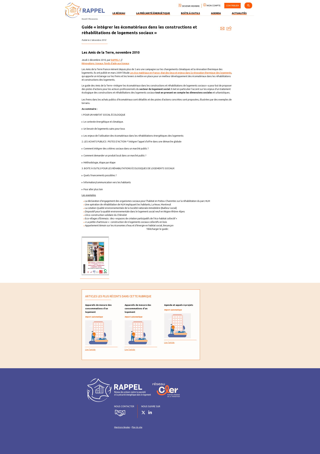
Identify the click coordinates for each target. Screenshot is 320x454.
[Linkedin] (151, 413)
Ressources (93, 19)
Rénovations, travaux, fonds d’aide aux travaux (105, 63)
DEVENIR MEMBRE (191, 6)
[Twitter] (144, 413)
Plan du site (137, 427)
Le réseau (118, 13)
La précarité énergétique (153, 13)
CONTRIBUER (232, 5)
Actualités (239, 13)
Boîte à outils (190, 13)
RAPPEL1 (115, 60)
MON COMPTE (213, 5)
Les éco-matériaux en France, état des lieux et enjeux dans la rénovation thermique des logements (181, 72)
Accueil (84, 19)
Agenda (216, 13)
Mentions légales (122, 427)
